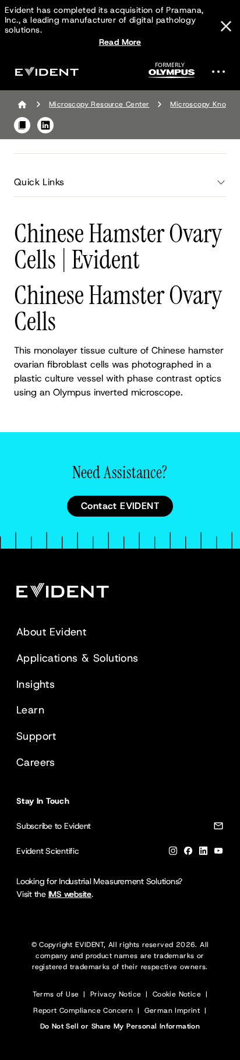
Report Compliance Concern (83, 1010)
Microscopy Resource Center (99, 104)
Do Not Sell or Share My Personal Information (120, 1026)
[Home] (22, 104)
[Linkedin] (203, 853)
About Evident (51, 632)
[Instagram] (173, 853)
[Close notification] (226, 26)
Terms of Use (56, 994)
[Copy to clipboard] (22, 125)
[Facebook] (188, 853)
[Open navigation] (222, 71)
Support (36, 736)
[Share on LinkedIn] (45, 125)
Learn (30, 710)
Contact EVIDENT (120, 506)
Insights (35, 684)
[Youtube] (218, 853)
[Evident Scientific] (46, 71)
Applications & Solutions (77, 658)
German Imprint (172, 1010)
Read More (120, 42)
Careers (35, 762)
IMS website (69, 894)
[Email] (218, 828)
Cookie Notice (177, 994)
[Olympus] (172, 73)
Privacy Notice (116, 994)
